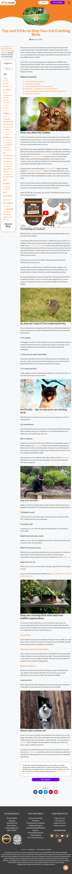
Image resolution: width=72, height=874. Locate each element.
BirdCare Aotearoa (27, 666)
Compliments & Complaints (35, 823)
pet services (6, 205)
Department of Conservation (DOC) (34, 649)
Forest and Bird (50, 169)
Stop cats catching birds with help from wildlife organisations (45, 91)
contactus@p (9, 828)
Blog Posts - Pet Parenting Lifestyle (7, 50)
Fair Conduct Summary (36, 837)
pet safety (8, 202)
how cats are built (46, 154)
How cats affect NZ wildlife (34, 81)
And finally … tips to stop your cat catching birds (41, 89)
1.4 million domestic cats (35, 171)
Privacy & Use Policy (36, 818)
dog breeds (8, 121)
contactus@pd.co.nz (27, 773)
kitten (6, 137)
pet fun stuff (8, 177)
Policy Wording (35, 835)
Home (3, 46)
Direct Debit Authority (35, 833)
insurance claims (7, 134)
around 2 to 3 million (38, 246)
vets (7, 219)
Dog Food (6, 124)
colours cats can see (36, 156)
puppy (10, 208)
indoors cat (66, 557)
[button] (35, 792)
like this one (64, 458)
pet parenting (7, 196)
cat (7, 89)
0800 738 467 (61, 771)
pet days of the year (7, 169)
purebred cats (7, 212)
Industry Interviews (8, 132)
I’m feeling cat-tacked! (32, 84)
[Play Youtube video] (45, 213)
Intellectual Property (36, 825)
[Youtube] (62, 835)
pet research (8, 199)
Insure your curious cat (33, 93)
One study (38, 446)
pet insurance (32, 752)
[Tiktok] (67, 835)
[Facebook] (52, 835)
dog (5, 113)
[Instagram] (57, 835)
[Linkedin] (59, 840)
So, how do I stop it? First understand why (39, 86)
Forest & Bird (25, 635)
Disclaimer (35, 821)
